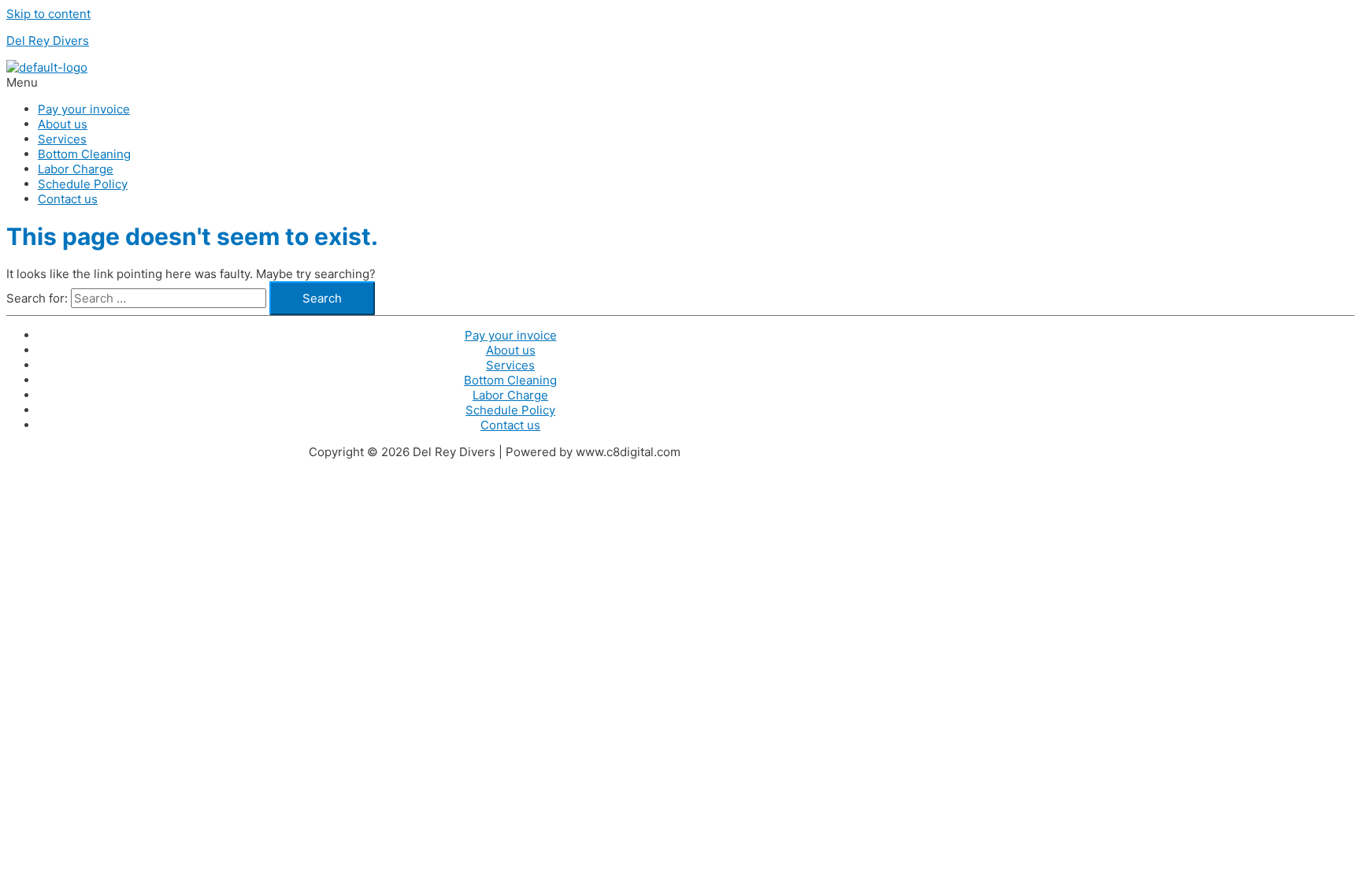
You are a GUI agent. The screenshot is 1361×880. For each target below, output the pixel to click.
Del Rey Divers (47, 40)
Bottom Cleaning (84, 154)
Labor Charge (75, 169)
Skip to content (48, 13)
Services (62, 139)
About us (62, 124)
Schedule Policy (83, 183)
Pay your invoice (84, 109)
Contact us (68, 198)
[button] (455, 82)
